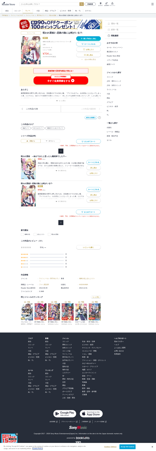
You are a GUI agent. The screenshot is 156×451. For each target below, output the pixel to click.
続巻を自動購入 (91, 117)
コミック (110, 77)
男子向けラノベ (42, 15)
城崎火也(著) (46, 41)
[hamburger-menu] (152, 4)
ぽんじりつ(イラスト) (57, 41)
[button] (100, 421)
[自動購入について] (99, 117)
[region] (78, 447)
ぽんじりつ (40, 234)
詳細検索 (90, 4)
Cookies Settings (110, 447)
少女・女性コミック (114, 85)
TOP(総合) (5, 15)
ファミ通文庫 (44, 284)
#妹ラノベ (26, 128)
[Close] (152, 446)
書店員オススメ (112, 52)
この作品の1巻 (32, 109)
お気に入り (90, 49)
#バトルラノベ (38, 128)
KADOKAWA (83, 284)
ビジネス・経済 (112, 106)
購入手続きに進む (89, 38)
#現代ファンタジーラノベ (55, 128)
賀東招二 (23, 324)
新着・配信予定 (112, 136)
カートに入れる (89, 44)
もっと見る (62, 100)
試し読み (90, 55)
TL (108, 115)
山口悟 (77, 324)
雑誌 (108, 98)
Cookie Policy (37, 448)
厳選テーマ (111, 64)
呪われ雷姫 (52, 15)
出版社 (109, 127)
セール (109, 140)
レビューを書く (47, 50)
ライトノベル (30, 15)
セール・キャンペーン (115, 47)
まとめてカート (89, 141)
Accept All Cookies (127, 447)
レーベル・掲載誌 (113, 132)
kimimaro (37, 324)
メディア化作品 (112, 60)
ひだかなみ (83, 324)
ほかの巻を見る (90, 59)
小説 (108, 94)
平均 (42, 247)
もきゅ (43, 324)
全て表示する (62, 170)
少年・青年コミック (114, 81)
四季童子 (30, 324)
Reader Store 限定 (113, 56)
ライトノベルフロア (17, 15)
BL (108, 111)
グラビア (110, 102)
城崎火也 (27, 234)
